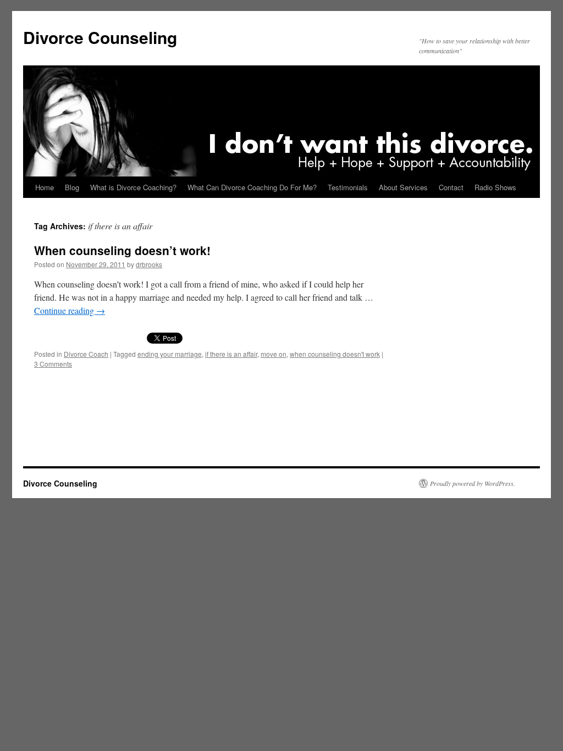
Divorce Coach (86, 353)
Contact (451, 187)
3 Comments (53, 363)
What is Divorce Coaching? (133, 187)
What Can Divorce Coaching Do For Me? (252, 187)
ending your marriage (169, 353)
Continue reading (69, 310)
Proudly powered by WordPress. (472, 483)
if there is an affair (231, 353)
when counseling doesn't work (335, 353)
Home (44, 187)
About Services (403, 187)
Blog (72, 187)
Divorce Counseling (100, 37)
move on (273, 353)
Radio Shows (495, 187)
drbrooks (149, 264)
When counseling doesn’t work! (122, 250)
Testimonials (348, 187)
